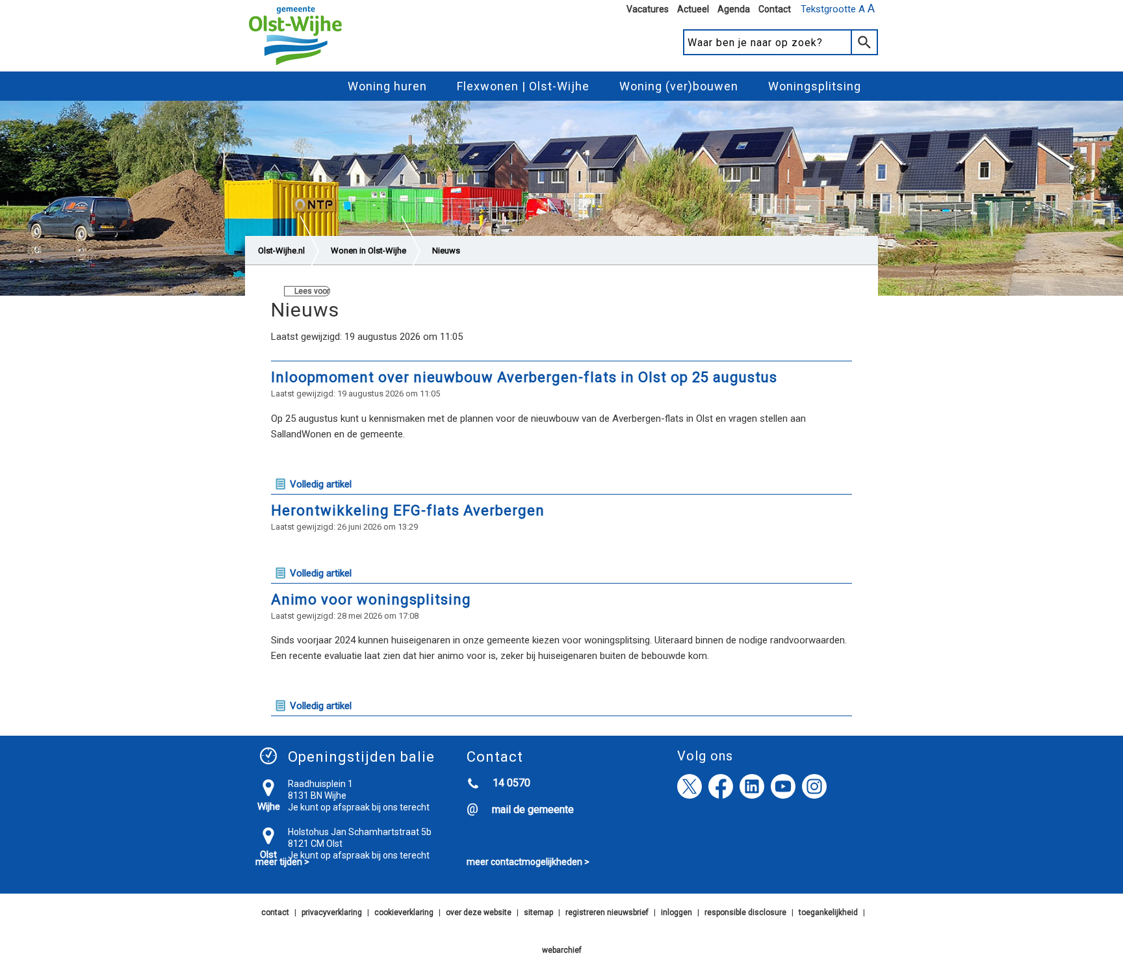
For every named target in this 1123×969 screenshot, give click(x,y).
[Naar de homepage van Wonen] (295, 65)
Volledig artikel (321, 484)
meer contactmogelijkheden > (528, 862)
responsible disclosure (745, 912)
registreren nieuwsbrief (607, 912)
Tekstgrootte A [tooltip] (838, 8)
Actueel (693, 9)
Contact (774, 9)
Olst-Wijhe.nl (281, 250)
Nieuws (446, 250)
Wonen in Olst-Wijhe (368, 250)
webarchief (562, 950)
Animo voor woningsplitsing (377, 599)
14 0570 (511, 783)
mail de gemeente (533, 809)
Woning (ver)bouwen (678, 86)
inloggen (676, 912)
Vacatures (647, 9)
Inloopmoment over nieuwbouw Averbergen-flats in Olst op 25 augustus (524, 377)
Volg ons (705, 756)
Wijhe (268, 806)
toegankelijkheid (828, 912)
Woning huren (387, 86)
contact (275, 912)
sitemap (538, 912)
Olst (268, 854)
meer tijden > (282, 862)
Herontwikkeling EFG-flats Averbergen (408, 510)
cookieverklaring (403, 912)
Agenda (733, 9)
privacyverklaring (332, 912)
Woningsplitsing (814, 86)
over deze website (478, 912)
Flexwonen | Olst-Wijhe (523, 86)
